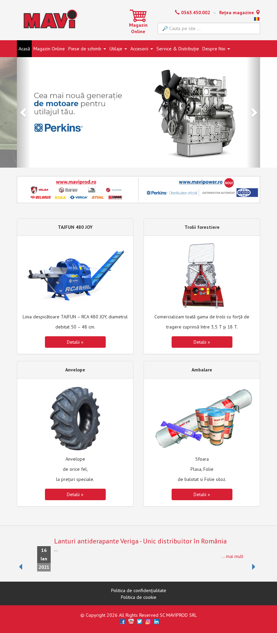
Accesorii (140, 49)
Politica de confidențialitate (138, 590)
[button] (24, 112)
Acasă (24, 49)
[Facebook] (122, 621)
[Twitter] (139, 621)
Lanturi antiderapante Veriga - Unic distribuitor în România (140, 541)
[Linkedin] (156, 621)
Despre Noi (214, 49)
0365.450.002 (195, 12)
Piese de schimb (85, 49)
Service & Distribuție (177, 49)
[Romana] (256, 19)
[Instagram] (148, 621)
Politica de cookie (138, 597)
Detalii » (75, 342)
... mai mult (232, 556)
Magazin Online (138, 28)
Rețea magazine (237, 12)
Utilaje (116, 49)
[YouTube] (131, 621)
